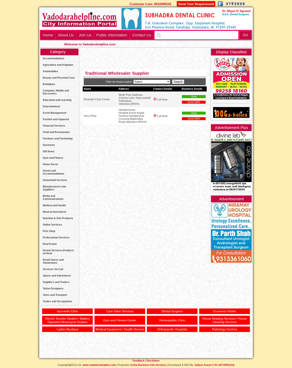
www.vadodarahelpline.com (99, 365)
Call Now (162, 99)
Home (48, 35)
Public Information (111, 35)
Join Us (85, 35)
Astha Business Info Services (148, 365)
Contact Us (141, 35)
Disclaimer (153, 360)
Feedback (139, 360)
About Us (66, 35)
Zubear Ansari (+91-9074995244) (214, 365)
